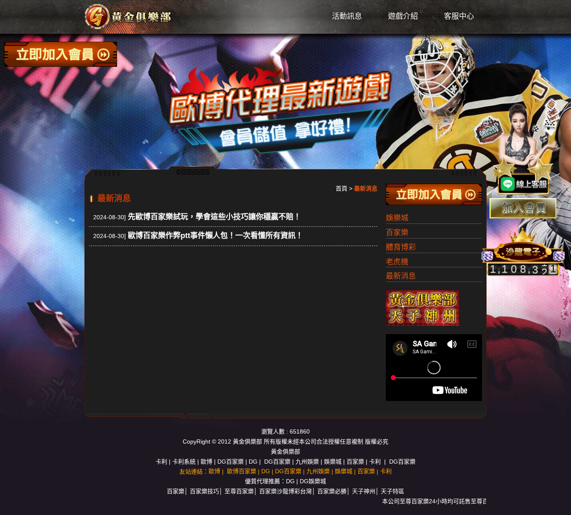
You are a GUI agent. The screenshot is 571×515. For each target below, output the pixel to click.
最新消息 (401, 276)
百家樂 (397, 232)
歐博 (206, 461)
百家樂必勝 (332, 491)
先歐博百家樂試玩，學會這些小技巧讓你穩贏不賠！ (214, 217)
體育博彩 (401, 247)
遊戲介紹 (403, 16)
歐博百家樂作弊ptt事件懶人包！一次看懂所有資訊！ (215, 235)
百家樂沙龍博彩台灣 (285, 491)
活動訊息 (347, 16)
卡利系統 (184, 461)
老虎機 (397, 262)
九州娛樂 (307, 461)
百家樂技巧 (204, 491)
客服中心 (459, 16)
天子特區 (392, 491)
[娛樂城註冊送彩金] (522, 208)
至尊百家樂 (239, 491)
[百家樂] (129, 16)
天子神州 (363, 491)
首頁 (341, 188)
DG (253, 461)
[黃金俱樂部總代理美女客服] (526, 147)
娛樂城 (397, 218)
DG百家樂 (230, 461)
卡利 (161, 461)
